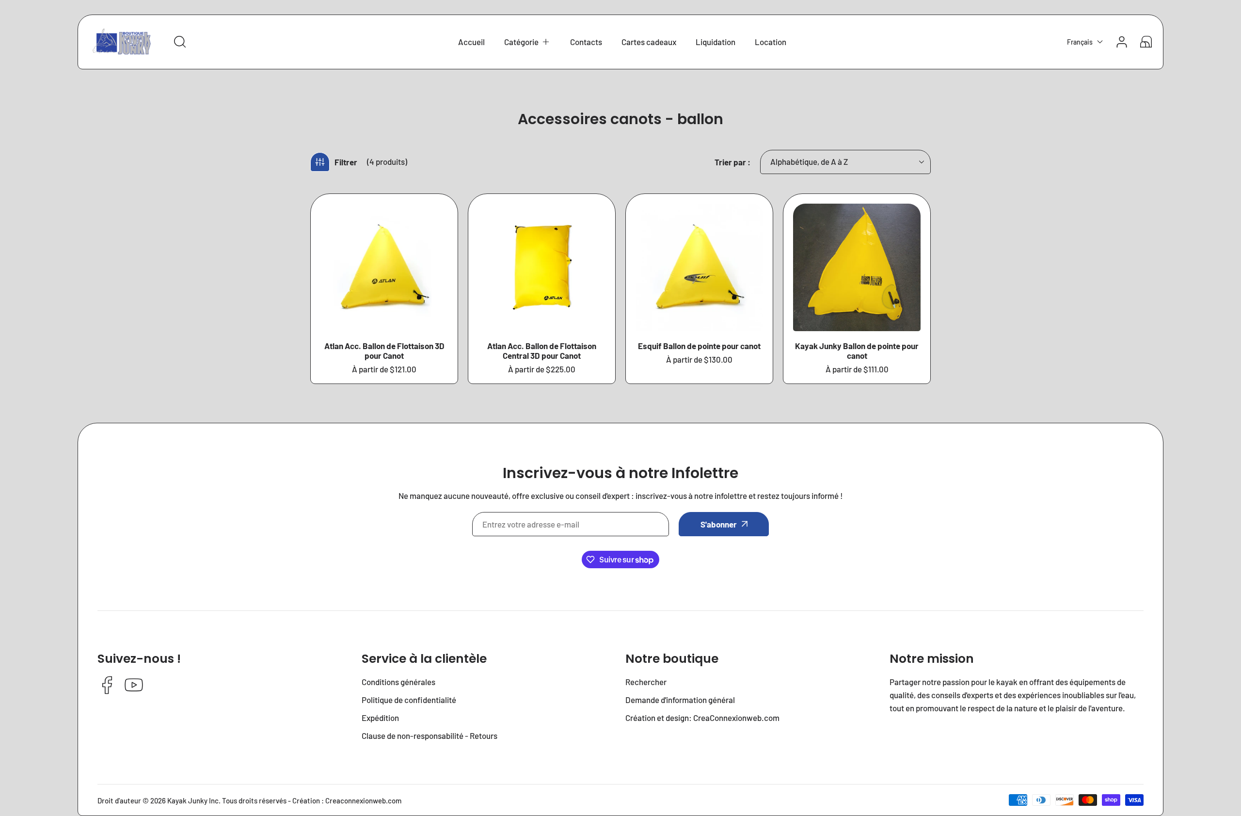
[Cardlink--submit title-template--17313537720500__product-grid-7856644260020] (699, 267)
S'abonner (718, 524)
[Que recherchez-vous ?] (180, 41)
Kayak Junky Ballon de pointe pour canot (857, 350)
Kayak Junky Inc (193, 800)
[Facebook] (107, 685)
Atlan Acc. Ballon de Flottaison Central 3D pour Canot (541, 350)
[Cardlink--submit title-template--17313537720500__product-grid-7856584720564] (541, 267)
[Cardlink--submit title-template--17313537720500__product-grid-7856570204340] (384, 267)
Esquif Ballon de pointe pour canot (699, 346)
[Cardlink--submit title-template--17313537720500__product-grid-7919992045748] (857, 267)
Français (1080, 42)
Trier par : (732, 162)
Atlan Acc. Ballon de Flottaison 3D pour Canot (384, 350)
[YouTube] (133, 685)
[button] (527, 42)
